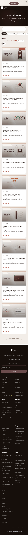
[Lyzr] (4, 7)
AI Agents (11, 33)
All (4, 33)
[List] (5, 43)
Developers (20, 33)
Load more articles (14, 338)
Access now (15, 4)
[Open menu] (25, 7)
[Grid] (3, 43)
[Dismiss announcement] (26, 2)
